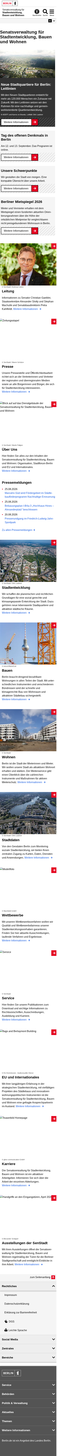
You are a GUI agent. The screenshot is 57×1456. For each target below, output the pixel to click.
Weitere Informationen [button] (16, 1430)
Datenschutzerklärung (16, 1303)
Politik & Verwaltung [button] (15, 1403)
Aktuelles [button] (8, 1412)
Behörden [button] (8, 1394)
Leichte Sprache (18, 1330)
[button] (51, 20)
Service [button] (6, 1385)
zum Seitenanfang (40, 1277)
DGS (11, 1321)
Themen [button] (7, 1421)
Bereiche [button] (7, 1357)
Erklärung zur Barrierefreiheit (20, 1312)
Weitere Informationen (16, 122)
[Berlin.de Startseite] (10, 3)
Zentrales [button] (8, 1348)
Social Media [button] (10, 1339)
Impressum (10, 1295)
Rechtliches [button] (9, 1286)
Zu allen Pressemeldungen (17, 530)
